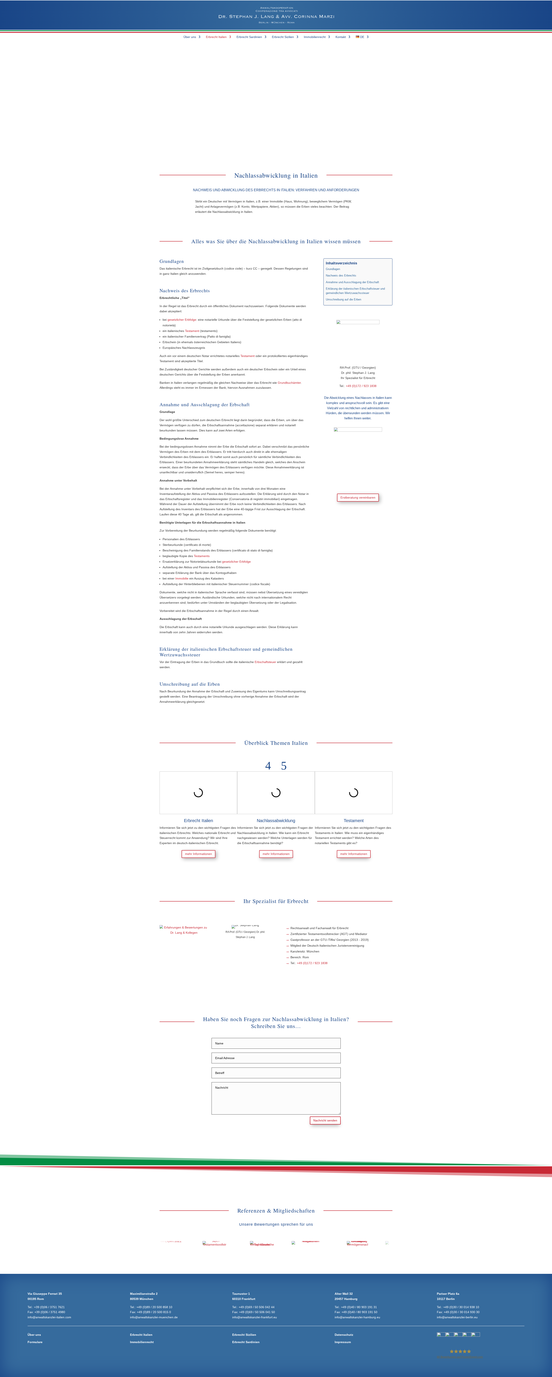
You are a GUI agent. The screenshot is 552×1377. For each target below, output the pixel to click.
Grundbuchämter (289, 382)
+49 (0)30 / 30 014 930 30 (462, 1312)
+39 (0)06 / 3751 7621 (49, 1307)
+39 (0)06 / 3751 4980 (49, 1312)
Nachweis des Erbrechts (341, 275)
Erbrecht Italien (216, 37)
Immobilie (181, 578)
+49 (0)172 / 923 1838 (361, 386)
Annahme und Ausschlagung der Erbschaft (352, 282)
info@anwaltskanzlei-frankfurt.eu (254, 1317)
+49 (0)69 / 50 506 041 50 (257, 1312)
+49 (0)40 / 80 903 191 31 (359, 1307)
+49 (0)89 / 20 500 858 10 (154, 1307)
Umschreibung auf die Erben (343, 299)
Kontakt (341, 37)
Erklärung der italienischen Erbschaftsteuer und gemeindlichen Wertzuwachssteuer (355, 291)
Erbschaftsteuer (265, 662)
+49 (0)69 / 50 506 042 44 (256, 1307)
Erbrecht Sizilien (283, 37)
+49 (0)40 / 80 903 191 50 (359, 1312)
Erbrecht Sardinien (249, 37)
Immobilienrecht (315, 37)
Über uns (189, 37)
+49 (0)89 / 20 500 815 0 (154, 1312)
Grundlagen (333, 269)
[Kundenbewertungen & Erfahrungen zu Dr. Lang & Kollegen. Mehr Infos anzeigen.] (184, 932)
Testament (192, 331)
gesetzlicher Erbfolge (182, 319)
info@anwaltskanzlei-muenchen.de (154, 1317)
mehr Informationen (198, 854)
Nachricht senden (325, 1120)
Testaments (202, 556)
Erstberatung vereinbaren (357, 497)
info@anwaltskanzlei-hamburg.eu (357, 1317)
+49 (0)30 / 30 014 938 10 (461, 1307)
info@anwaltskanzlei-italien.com (49, 1317)
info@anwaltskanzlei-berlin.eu (457, 1317)
